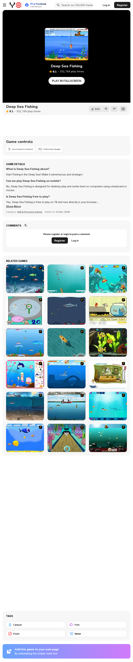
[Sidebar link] (4, 5)
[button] (13, 206)
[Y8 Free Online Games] (15, 5)
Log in (106, 5)
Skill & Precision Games (29, 211)
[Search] (58, 5)
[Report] (114, 109)
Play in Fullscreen (66, 81)
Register (122, 5)
